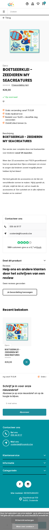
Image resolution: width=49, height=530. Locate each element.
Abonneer (24, 412)
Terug (8, 18)
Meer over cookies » (25, 526)
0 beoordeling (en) (20, 85)
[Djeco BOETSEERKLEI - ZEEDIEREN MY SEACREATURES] (17, 331)
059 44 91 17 (15, 226)
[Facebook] (19, 484)
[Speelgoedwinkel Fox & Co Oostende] (11, 4)
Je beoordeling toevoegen (20, 292)
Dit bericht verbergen (24, 520)
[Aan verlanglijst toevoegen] (3, 101)
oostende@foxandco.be (21, 233)
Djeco (5, 65)
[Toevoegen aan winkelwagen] (26, 362)
